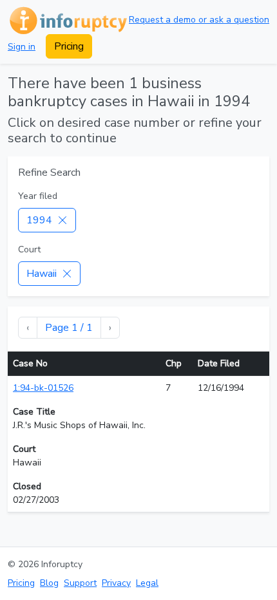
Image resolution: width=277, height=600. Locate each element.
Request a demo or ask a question (199, 20)
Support (80, 583)
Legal (147, 583)
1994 (39, 220)
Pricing (69, 46)
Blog (49, 583)
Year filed (37, 196)
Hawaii (41, 274)
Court (29, 249)
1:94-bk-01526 (43, 388)
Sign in (21, 47)
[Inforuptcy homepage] (67, 19)
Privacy (116, 583)
